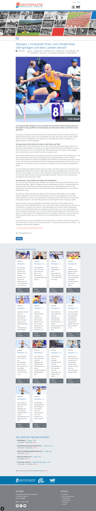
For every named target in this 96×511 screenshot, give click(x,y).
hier (46, 471)
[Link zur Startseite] (29, 5)
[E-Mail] (17, 505)
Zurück (19, 239)
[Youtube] (24, 505)
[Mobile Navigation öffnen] (17, 38)
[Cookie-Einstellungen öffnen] (2, 509)
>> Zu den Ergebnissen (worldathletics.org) (29, 228)
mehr (34, 442)
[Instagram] (21, 505)
